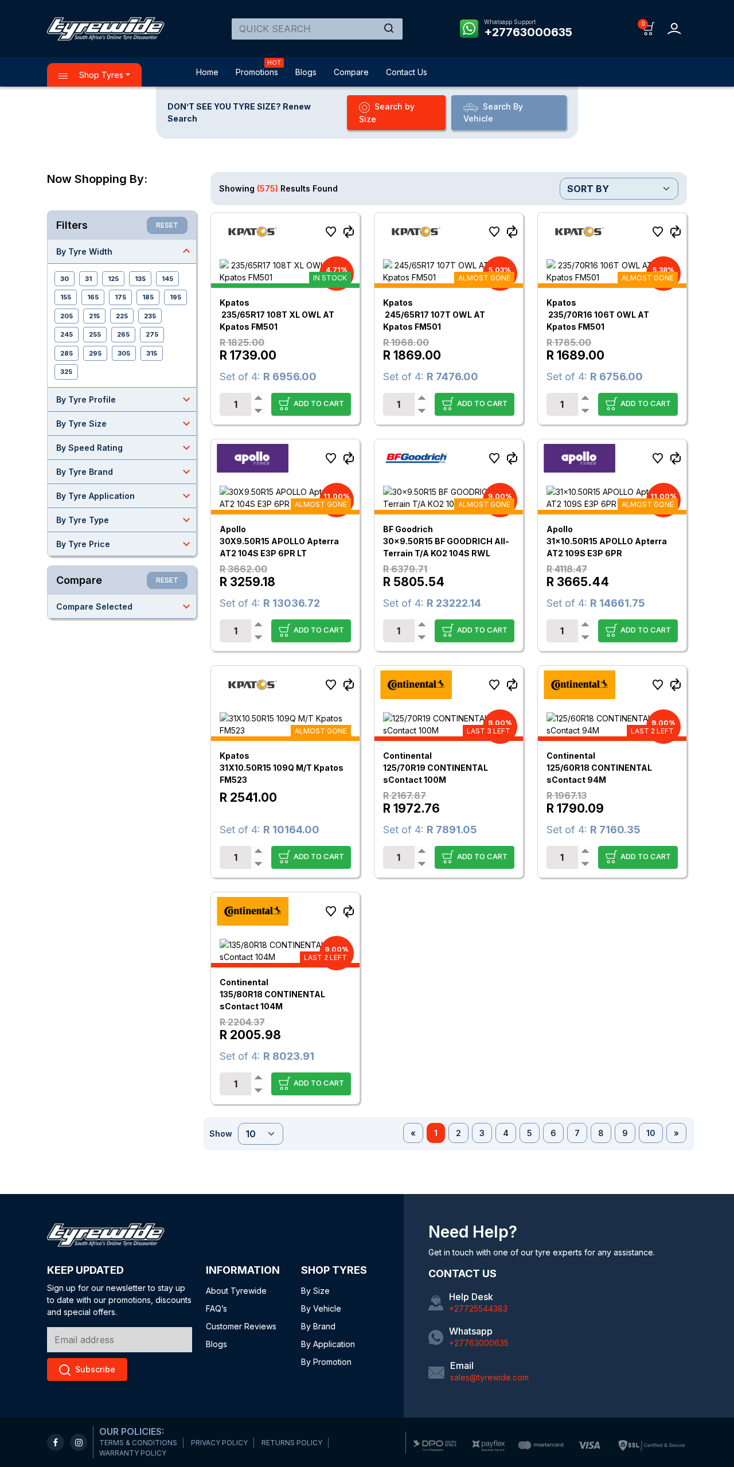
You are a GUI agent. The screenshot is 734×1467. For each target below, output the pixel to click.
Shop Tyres (100, 75)
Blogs (306, 72)
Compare (351, 72)
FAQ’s (216, 1308)
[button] (649, 28)
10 (650, 1133)
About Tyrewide (236, 1291)
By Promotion (326, 1362)
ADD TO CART (318, 402)
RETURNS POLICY (291, 1442)
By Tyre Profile (124, 399)
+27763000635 (528, 32)
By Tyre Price (124, 544)
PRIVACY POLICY (219, 1442)
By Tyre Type (124, 520)
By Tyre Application (124, 495)
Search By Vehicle (493, 112)
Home (207, 72)
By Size (315, 1291)
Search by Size (387, 113)
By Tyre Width (124, 251)
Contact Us (406, 72)
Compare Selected (124, 606)
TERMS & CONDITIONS (138, 1442)
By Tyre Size (124, 423)
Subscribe (95, 1369)
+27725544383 (478, 1308)
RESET (167, 225)
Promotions (257, 72)
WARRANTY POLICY (132, 1453)
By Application (328, 1344)
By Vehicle (321, 1308)
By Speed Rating (124, 447)
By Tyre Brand (124, 471)
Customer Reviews (241, 1326)
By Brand (318, 1326)
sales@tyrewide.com (489, 1377)
